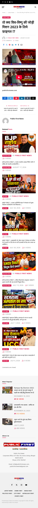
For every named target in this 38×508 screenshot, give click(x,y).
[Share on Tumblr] (18, 44)
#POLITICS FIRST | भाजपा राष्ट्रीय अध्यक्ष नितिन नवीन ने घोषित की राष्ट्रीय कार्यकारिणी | (18, 163)
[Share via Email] (21, 44)
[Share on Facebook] (3, 44)
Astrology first (28, 493)
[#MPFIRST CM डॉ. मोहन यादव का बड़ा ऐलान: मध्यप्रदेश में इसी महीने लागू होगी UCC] (19, 336)
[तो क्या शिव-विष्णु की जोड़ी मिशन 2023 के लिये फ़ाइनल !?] (19, 57)
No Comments (8, 40)
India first (28, 491)
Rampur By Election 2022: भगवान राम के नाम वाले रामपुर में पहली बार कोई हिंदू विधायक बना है (24, 390)
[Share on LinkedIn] (12, 44)
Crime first (18, 491)
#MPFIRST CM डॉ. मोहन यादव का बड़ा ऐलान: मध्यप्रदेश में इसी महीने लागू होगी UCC (18, 356)
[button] (3, 7)
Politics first (7, 493)
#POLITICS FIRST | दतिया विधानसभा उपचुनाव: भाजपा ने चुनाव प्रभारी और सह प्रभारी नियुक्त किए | (18, 281)
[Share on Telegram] (15, 44)
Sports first (19, 496)
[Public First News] (19, 7)
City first (17, 493)
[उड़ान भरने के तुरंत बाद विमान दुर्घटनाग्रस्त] (7, 421)
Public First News (13, 38)
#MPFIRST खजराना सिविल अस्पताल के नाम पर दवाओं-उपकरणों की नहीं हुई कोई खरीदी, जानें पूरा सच (17, 319)
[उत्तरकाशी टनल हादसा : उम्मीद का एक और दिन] (7, 406)
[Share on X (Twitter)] (6, 44)
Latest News (6, 17)
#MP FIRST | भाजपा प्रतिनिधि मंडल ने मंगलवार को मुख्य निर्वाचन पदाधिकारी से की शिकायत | (17, 204)
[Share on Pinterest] (9, 44)
